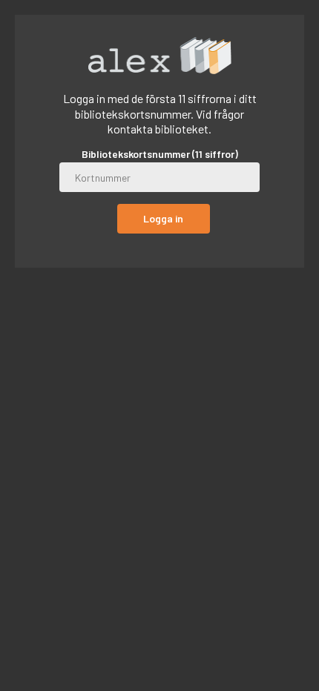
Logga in (163, 218)
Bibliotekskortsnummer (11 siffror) (160, 154)
